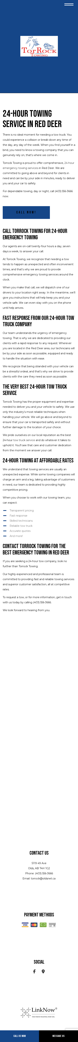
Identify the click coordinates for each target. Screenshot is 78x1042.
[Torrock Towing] (39, 46)
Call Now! (26, 212)
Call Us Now (19, 1036)
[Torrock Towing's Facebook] (34, 972)
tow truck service (24, 440)
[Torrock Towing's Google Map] (43, 972)
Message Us (58, 1036)
